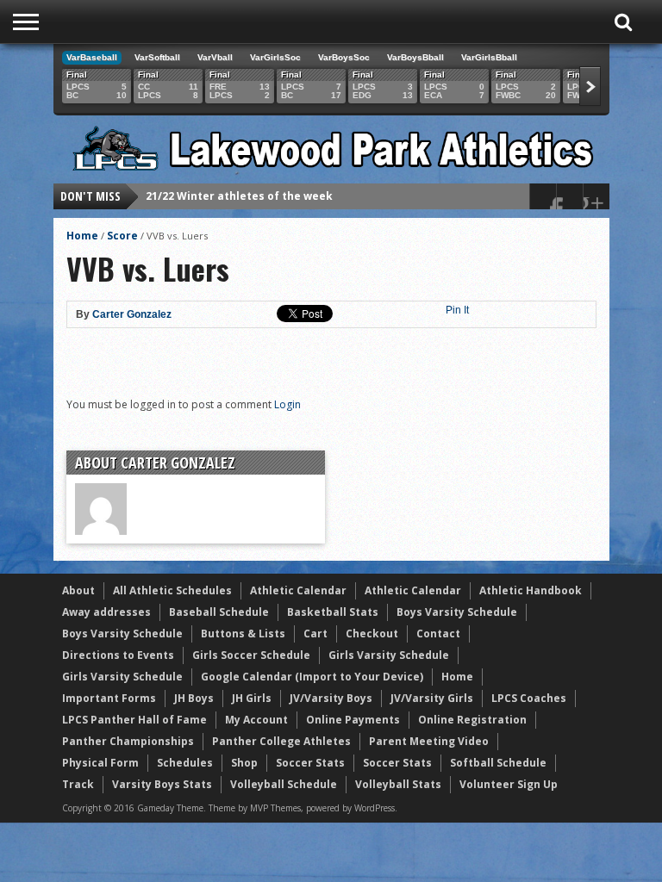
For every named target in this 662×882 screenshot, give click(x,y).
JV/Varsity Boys (331, 698)
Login (287, 404)
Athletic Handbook (530, 590)
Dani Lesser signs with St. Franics (237, 204)
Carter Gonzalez (132, 314)
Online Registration (472, 719)
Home (82, 235)
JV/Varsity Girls (431, 698)
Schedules (185, 762)
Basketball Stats (332, 612)
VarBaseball (91, 57)
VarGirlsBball (489, 57)
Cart (315, 633)
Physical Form (100, 762)
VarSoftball (157, 57)
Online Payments (353, 719)
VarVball (215, 57)
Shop (244, 762)
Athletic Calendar (298, 590)
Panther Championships (128, 741)
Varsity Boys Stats (162, 784)
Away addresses (106, 612)
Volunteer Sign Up (508, 784)
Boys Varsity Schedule (457, 612)
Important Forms (109, 698)
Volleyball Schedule (283, 784)
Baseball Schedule (219, 612)
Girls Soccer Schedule (251, 655)
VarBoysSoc (344, 57)
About (78, 590)
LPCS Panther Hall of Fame (134, 719)
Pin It (457, 310)
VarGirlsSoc (275, 57)
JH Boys (194, 698)
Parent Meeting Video (429, 741)
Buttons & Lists (243, 633)
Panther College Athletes (281, 741)
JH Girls (252, 698)
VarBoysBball (415, 57)
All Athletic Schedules (172, 590)
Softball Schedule (498, 762)
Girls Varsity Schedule (388, 655)
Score (122, 235)
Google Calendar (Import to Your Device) (312, 676)
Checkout (372, 633)
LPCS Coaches (528, 698)
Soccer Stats (310, 762)
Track (78, 784)
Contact (438, 633)
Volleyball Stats (398, 784)
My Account (256, 719)
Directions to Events (118, 655)
